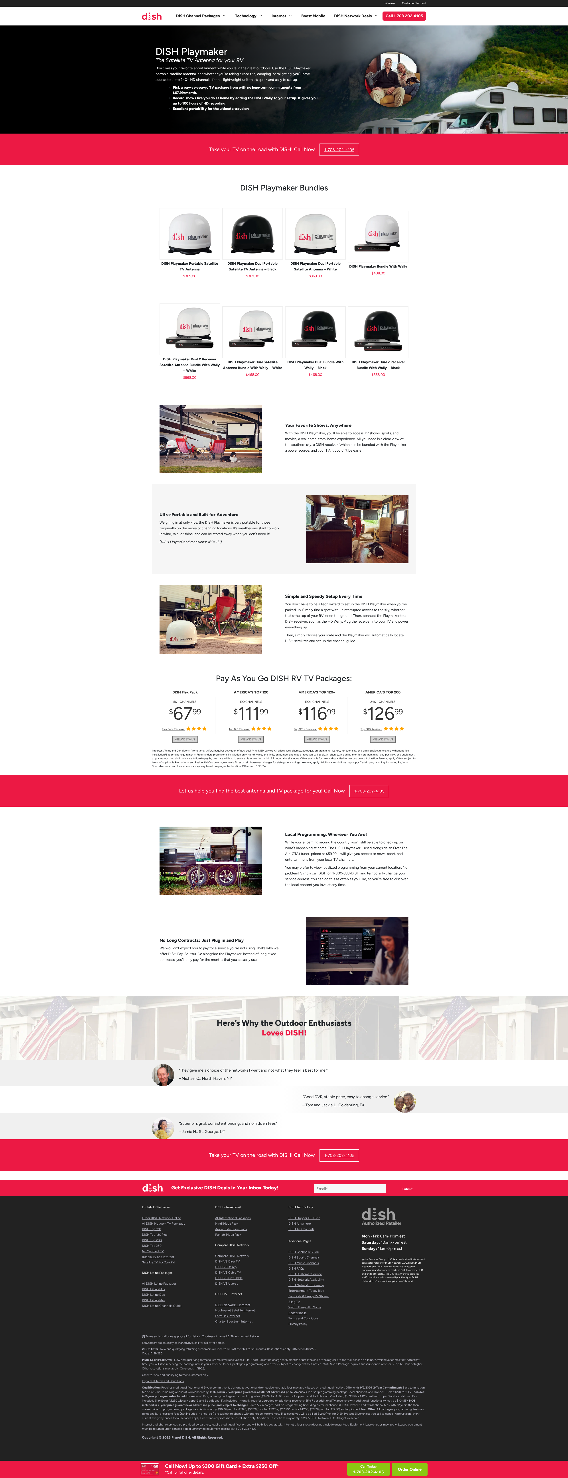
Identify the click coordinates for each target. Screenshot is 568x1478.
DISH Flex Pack (185, 692)
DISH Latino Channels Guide (161, 1306)
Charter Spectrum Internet (233, 1321)
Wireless (390, 3)
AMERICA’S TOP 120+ (317, 692)
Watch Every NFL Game (304, 1307)
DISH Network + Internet (232, 1305)
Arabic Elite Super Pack (231, 1229)
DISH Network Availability (306, 1280)
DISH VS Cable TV (228, 1272)
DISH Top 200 (152, 1240)
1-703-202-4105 (339, 149)
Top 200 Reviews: (371, 729)
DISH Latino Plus (153, 1289)
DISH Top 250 (152, 1246)
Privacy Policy (297, 1324)
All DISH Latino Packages (159, 1284)
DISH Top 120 (151, 1229)
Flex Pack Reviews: (173, 729)
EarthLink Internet (227, 1316)
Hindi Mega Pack (226, 1224)
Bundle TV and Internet (158, 1257)
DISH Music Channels (303, 1263)
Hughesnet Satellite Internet (235, 1310)
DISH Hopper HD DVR (304, 1218)
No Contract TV (153, 1251)
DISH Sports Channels (304, 1257)
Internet (279, 16)
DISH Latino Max (153, 1300)
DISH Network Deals (353, 16)
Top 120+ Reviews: (305, 729)
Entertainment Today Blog (306, 1291)
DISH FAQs (296, 1268)
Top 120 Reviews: (239, 729)
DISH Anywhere (299, 1224)
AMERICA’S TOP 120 (251, 692)
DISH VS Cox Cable (229, 1278)
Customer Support (414, 3)
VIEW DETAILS (185, 739)
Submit (407, 1189)
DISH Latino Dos (153, 1295)
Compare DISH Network (232, 1256)
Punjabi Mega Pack (228, 1235)
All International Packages (233, 1218)
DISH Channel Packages (198, 16)
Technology (245, 16)
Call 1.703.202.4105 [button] (404, 16)
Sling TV (294, 1302)
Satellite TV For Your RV (158, 1262)
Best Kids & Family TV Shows (308, 1296)
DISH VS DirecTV (227, 1261)
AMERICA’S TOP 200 (382, 692)
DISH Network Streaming (306, 1285)
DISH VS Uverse (226, 1284)
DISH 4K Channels (301, 1229)
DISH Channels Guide (303, 1252)
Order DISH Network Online (161, 1218)
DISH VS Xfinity (226, 1267)
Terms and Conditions (303, 1318)
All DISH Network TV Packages (163, 1224)
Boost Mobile (313, 16)
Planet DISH (181, 1437)
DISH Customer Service (305, 1274)
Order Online (410, 1469)
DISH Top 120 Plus (155, 1235)
